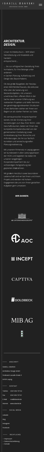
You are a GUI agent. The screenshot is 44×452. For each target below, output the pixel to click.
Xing (4, 419)
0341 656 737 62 (16, 391)
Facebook (6, 428)
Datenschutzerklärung (11, 441)
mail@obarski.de (16, 399)
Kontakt (7, 444)
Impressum (8, 439)
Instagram (6, 423)
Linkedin (5, 415)
